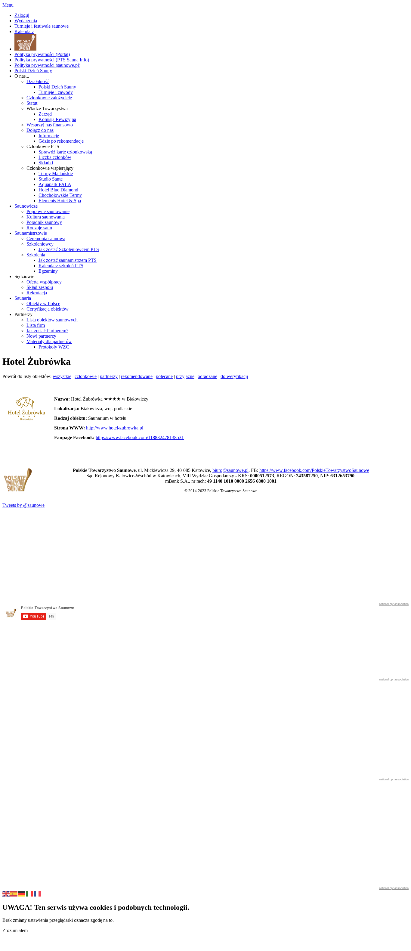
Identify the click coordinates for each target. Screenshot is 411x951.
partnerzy (109, 376)
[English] (6, 893)
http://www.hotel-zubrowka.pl (114, 427)
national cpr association (394, 604)
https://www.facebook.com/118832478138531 (140, 437)
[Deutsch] (22, 893)
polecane (164, 376)
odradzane (207, 376)
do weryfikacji (234, 376)
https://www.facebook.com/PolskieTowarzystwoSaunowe (314, 470)
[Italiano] (30, 893)
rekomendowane (137, 376)
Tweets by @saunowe (23, 505)
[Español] (14, 893)
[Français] (38, 893)
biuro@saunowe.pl (230, 470)
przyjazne (185, 376)
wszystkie (62, 376)
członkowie (86, 376)
